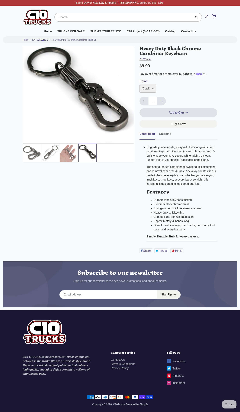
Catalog (170, 31)
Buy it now (178, 124)
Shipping (165, 133)
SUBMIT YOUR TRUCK (105, 31)
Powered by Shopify (137, 404)
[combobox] (123, 17)
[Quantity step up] (161, 101)
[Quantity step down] (144, 101)
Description (147, 133)
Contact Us (188, 31)
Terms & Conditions (123, 363)
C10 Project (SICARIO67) (143, 31)
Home (48, 31)
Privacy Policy (120, 368)
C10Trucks (145, 59)
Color (143, 81)
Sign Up (166, 294)
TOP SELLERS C (40, 40)
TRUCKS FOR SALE (71, 31)
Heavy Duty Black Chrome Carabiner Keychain (74, 40)
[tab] (149, 135)
